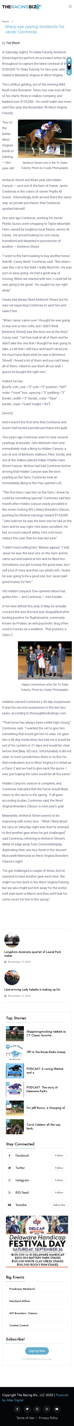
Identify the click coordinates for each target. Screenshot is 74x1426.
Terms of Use (25, 1418)
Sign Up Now (37, 1351)
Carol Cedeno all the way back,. (44, 1126)
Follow (59, 1156)
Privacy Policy (48, 1418)
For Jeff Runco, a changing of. (46, 1108)
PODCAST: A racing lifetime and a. (45, 1071)
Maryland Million (19, 1301)
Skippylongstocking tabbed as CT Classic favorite (46, 1033)
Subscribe (59, 1205)
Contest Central (18, 1325)
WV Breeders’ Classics (23, 1313)
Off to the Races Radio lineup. (46, 1052)
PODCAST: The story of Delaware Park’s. (42, 1089)
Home (6, 21)
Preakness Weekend (22, 1289)
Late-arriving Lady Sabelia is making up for (32, 989)
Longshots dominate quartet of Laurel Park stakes (32, 954)
